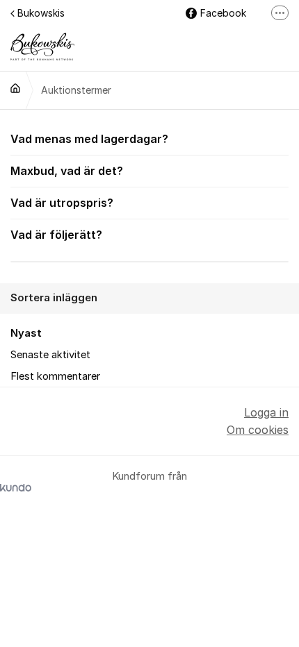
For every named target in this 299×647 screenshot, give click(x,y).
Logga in (266, 412)
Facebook (223, 13)
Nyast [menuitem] (26, 333)
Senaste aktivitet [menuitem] (50, 354)
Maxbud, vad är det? (66, 171)
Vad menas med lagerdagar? (89, 139)
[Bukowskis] (15, 88)
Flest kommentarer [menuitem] (55, 376)
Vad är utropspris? (61, 203)
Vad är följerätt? (56, 235)
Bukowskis (41, 13)
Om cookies (258, 430)
